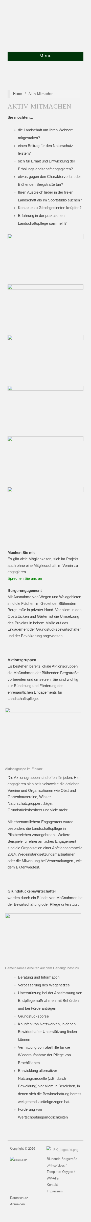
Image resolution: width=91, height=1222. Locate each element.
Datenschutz (19, 1197)
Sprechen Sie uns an (25, 578)
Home (17, 94)
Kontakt (52, 1184)
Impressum (55, 1191)
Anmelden (17, 1204)
